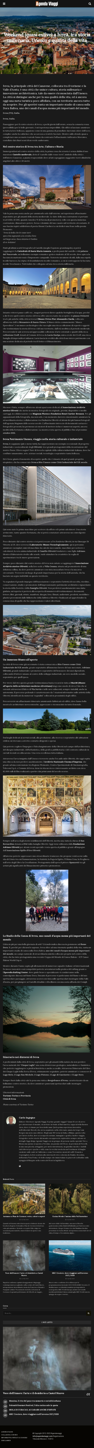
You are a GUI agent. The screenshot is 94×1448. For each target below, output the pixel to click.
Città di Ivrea (9, 1099)
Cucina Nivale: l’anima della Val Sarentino (70, 1216)
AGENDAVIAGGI (7, 1432)
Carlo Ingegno (27, 1117)
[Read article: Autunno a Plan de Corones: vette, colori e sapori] (24, 1199)
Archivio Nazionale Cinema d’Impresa (63, 762)
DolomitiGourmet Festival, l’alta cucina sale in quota (33, 1405)
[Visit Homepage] (47, 3)
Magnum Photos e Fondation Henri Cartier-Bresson (58, 413)
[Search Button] (90, 3)
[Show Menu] (4, 3)
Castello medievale (22, 154)
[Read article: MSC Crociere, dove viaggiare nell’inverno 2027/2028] (70, 1255)
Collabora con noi (9, 1435)
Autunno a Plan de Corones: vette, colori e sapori (24, 1216)
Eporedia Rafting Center (16, 972)
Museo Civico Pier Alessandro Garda (56, 319)
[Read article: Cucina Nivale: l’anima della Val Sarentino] (70, 1199)
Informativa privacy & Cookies (14, 1438)
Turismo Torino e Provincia (17, 1095)
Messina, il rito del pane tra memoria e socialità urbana (35, 1401)
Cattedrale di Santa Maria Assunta (34, 251)
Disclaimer (6, 1440)
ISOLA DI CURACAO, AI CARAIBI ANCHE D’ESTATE (32, 1410)
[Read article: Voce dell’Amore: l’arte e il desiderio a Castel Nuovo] (24, 1255)
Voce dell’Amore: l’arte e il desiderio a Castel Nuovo (24, 1274)
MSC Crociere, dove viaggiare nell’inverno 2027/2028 (70, 1274)
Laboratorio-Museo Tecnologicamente (49, 544)
